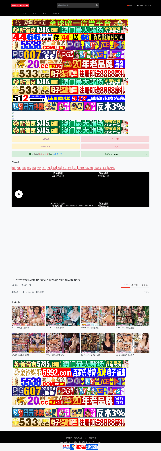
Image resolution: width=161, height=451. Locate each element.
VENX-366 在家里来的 (55, 355)
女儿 (29, 168)
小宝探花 (98, 168)
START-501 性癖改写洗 (55, 328)
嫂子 (44, 168)
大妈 (49, 168)
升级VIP (55, 13)
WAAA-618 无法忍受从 (90, 328)
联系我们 (92, 438)
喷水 (69, 168)
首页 (15, 13)
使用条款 (68, 438)
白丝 (34, 168)
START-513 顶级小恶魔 (125, 328)
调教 (24, 168)
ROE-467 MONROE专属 (90, 355)
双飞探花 (111, 168)
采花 (74, 168)
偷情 (13, 168)
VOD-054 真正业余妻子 (125, 355)
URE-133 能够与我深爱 (20, 328)
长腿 (59, 168)
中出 (64, 168)
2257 (85, 438)
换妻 (104, 168)
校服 (19, 168)
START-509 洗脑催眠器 (20, 355)
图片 (34, 13)
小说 (44, 13)
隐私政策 (77, 438)
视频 (25, 13)
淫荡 (54, 168)
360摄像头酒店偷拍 (85, 168)
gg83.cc (118, 154)
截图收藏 (40, 154)
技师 (39, 168)
